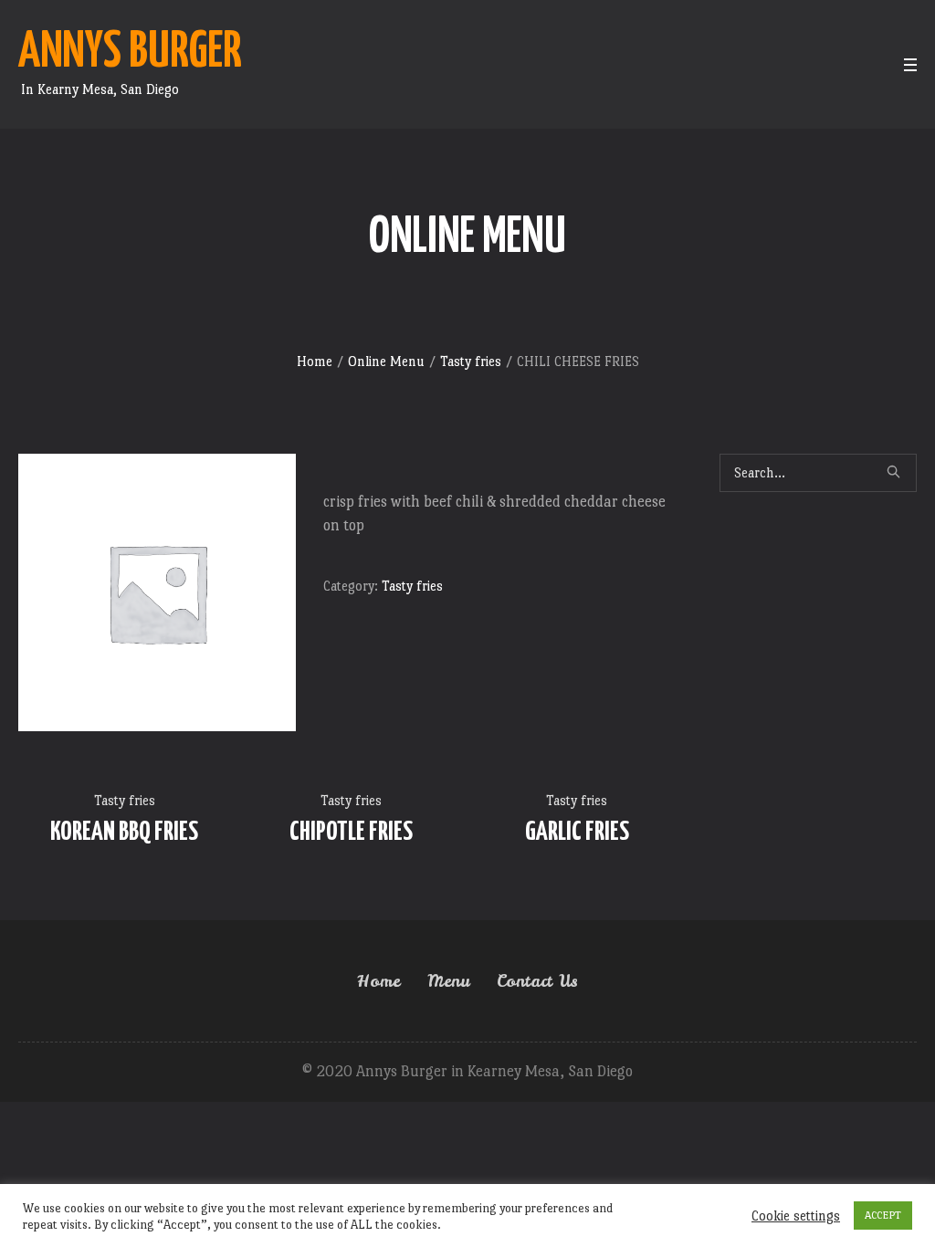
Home (314, 361)
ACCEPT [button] (883, 1215)
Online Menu (386, 361)
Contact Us (537, 981)
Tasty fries (470, 361)
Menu (448, 981)
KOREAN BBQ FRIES (124, 832)
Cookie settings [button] (795, 1215)
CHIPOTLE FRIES (351, 832)
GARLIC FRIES (577, 832)
